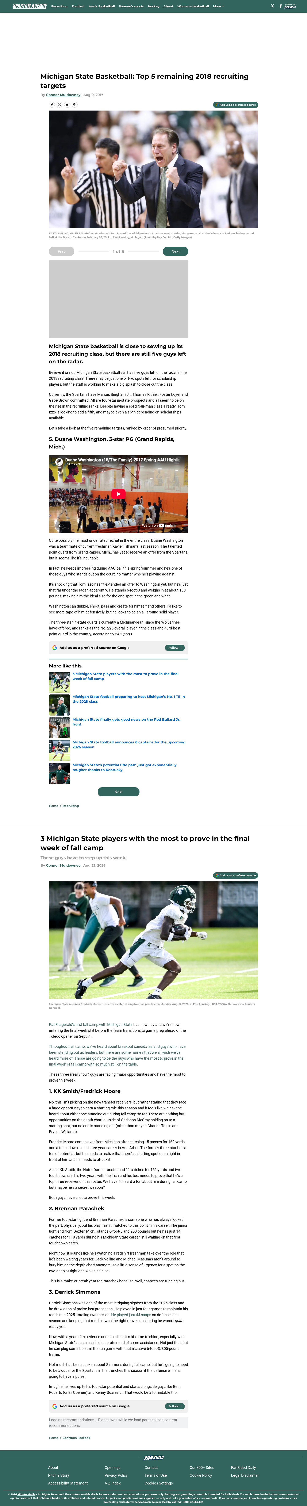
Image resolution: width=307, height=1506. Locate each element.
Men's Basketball (102, 6)
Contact (151, 1467)
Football (78, 6)
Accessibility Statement (68, 1483)
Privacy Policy (116, 1475)
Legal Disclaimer (245, 1475)
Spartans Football (76, 1438)
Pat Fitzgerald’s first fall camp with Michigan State (91, 1024)
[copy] (75, 105)
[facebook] (281, 6)
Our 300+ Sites (202, 1467)
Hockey (153, 6)
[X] (272, 6)
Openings (112, 1467)
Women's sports (131, 6)
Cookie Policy (201, 1475)
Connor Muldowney (63, 95)
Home (53, 806)
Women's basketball (193, 6)
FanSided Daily (243, 1467)
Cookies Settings (159, 1483)
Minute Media (26, 1494)
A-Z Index (113, 1483)
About (168, 6)
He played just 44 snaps (131, 1315)
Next (176, 251)
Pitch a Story (58, 1475)
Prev (61, 251)
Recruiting (59, 6)
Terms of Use (156, 1475)
